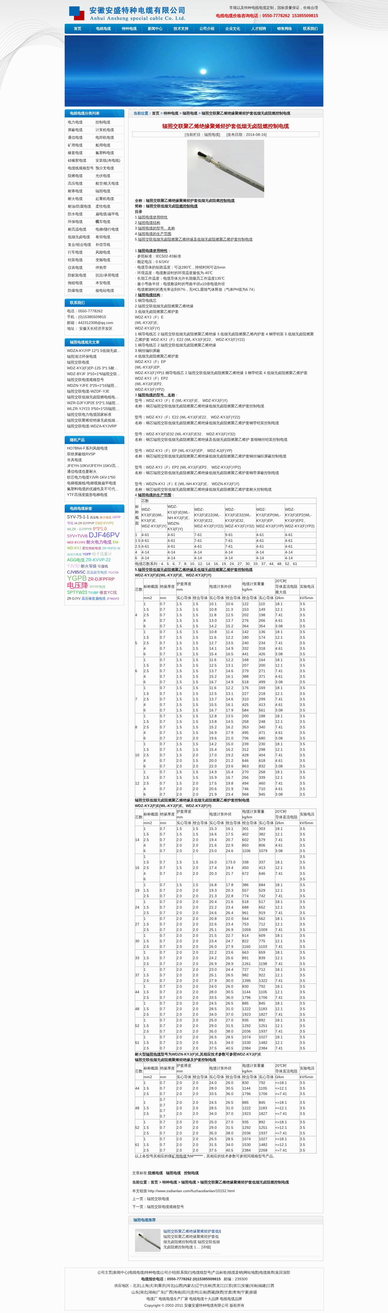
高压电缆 (75, 183)
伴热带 (101, 268)
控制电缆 (227, 201)
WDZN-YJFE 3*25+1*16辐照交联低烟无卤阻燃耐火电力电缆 (116, 386)
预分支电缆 (105, 168)
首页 (77, 29)
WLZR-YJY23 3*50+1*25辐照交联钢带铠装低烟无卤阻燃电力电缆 (121, 409)
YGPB (77, 578)
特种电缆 (129, 29)
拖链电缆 (75, 283)
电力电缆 (75, 122)
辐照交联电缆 (158, 1199)
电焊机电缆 (105, 138)
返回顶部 (282, 1272)
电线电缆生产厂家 (173, 1299)
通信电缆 (75, 138)
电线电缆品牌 (231, 1299)
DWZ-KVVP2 (104, 523)
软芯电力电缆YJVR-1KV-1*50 (91, 477)
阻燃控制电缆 (187, 206)
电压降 (77, 585)
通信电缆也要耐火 (82, 472)
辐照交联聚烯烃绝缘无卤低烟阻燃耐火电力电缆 (106, 420)
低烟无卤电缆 (79, 237)
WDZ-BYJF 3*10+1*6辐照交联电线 (95, 374)
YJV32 (73, 566)
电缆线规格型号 (81, 168)
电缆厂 (152, 1299)
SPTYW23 (77, 592)
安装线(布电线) (108, 161)
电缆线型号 (201, 1272)
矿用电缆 (179, 1156)
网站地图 (251, 1272)
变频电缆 (103, 260)
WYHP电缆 (97, 587)
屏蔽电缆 (75, 130)
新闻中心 (155, 29)
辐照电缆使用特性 (153, 217)
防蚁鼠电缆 (77, 275)
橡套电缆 (75, 153)
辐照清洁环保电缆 (82, 357)
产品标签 (219, 1272)
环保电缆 (75, 222)
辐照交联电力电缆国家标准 (89, 415)
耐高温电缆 (77, 229)
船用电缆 (103, 145)
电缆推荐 (266, 1272)
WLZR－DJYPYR (79, 529)
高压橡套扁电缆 (94, 598)
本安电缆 (103, 283)
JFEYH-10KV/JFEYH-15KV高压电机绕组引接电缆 (108, 466)
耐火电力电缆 (99, 542)
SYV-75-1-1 (78, 517)
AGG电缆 (76, 560)
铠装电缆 (75, 260)
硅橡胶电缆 (77, 161)
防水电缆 (75, 214)
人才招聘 (258, 29)
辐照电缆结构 (149, 223)
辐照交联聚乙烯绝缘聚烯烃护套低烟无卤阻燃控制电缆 (246, 113)
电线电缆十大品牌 (204, 1299)
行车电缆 (75, 252)
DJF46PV (104, 535)
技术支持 (181, 29)
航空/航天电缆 (107, 183)
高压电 (94, 517)
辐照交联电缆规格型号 (165, 1207)
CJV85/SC (76, 572)
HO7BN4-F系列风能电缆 (87, 448)
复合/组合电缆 (79, 245)
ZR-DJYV (74, 598)
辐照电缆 (190, 113)
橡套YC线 (108, 592)
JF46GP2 (113, 598)
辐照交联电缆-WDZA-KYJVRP (92, 426)
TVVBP (93, 593)
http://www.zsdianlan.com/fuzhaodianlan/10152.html (191, 1191)
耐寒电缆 (75, 191)
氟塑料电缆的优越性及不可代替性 (94, 489)
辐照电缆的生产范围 (154, 234)
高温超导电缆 (97, 572)
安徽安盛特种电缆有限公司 (206, 1305)
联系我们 (310, 29)
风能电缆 (103, 252)
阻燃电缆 (155, 1173)
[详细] (206, 1247)
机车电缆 (103, 222)
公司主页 (104, 1272)
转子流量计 (102, 554)
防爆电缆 (75, 291)
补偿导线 (103, 245)
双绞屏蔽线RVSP (81, 454)
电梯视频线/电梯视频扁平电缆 (91, 483)
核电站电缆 (105, 291)
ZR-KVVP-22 (98, 560)
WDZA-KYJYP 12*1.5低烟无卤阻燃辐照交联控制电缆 (110, 351)
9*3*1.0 (100, 529)
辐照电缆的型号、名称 (156, 228)
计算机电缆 (105, 130)
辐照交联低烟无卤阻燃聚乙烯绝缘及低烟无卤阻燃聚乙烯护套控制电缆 (195, 239)
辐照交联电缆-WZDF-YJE (88, 391)
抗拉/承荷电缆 (107, 275)
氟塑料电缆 (105, 153)
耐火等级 (89, 566)
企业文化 (232, 29)
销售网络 (284, 29)
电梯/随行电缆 (107, 229)
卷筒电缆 (103, 237)
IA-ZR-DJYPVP (84, 523)
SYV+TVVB (77, 536)
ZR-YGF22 (109, 548)
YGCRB (113, 572)
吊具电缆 (74, 460)
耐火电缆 (75, 199)
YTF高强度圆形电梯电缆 (87, 495)
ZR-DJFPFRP (101, 579)
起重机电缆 (105, 199)
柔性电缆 (103, 206)
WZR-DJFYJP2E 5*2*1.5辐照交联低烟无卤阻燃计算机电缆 (115, 403)
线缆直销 (235, 1272)
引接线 (103, 566)
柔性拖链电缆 (91, 548)
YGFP (87, 554)
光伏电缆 (103, 176)
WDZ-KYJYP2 (76, 542)
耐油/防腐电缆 (79, 206)
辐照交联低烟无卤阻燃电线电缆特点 (96, 397)
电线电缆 (103, 29)
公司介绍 (207, 29)
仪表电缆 (75, 268)
